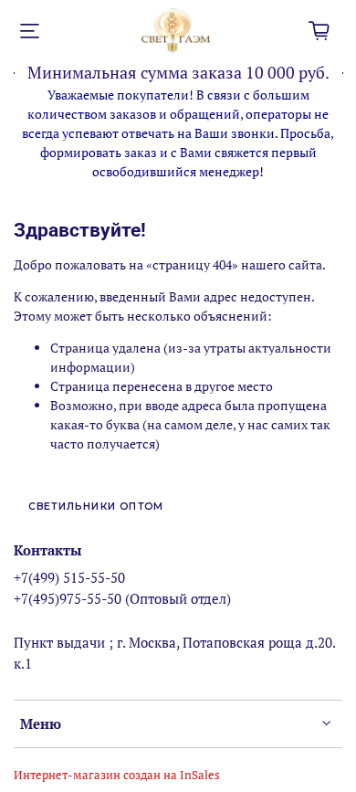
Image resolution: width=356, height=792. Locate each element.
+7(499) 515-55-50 (69, 577)
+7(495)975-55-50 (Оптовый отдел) (122, 598)
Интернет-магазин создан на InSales (117, 775)
